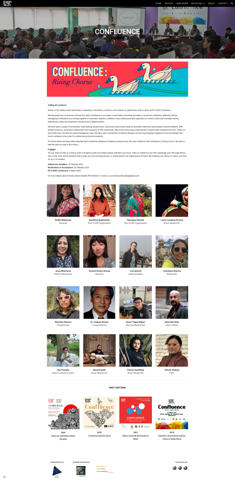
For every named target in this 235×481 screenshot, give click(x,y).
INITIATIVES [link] (196, 3)
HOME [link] (158, 3)
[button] (232, 3)
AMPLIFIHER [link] (182, 3)
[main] (117, 32)
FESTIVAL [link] (169, 3)
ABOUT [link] (211, 3)
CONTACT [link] (223, 3)
